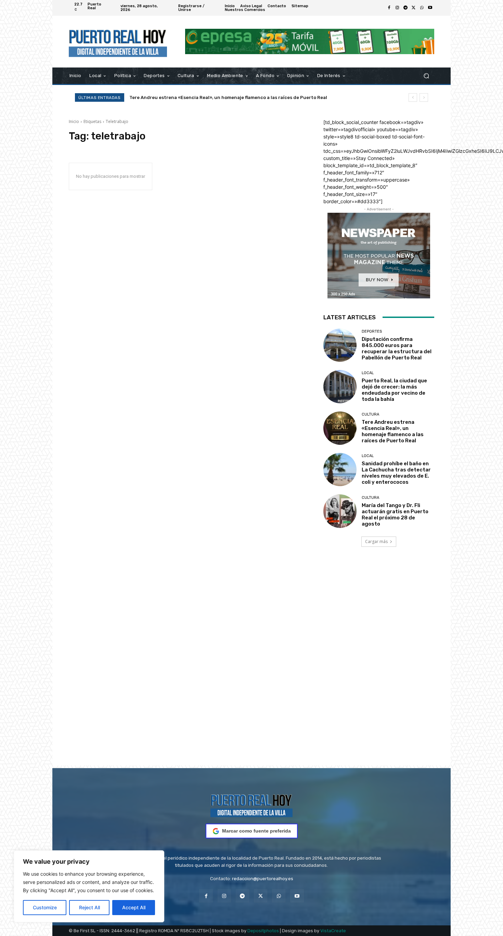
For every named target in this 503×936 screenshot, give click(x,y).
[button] (426, 75)
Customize (45, 907)
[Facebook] (389, 8)
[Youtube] (430, 8)
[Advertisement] (251, 665)
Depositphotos (263, 930)
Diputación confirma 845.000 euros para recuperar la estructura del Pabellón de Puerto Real (396, 348)
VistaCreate (333, 930)
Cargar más (376, 541)
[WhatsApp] (422, 8)
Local (368, 373)
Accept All (133, 907)
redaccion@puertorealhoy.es (262, 878)
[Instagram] (397, 8)
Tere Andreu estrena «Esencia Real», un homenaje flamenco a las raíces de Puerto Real (393, 431)
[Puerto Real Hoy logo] (251, 805)
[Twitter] (414, 8)
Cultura (370, 414)
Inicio (74, 121)
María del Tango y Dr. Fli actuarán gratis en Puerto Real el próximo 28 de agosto (395, 514)
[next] (424, 97)
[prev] (413, 97)
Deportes (372, 331)
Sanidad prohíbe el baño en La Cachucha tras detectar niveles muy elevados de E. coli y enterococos (243, 97)
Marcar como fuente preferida (256, 831)
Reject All (89, 907)
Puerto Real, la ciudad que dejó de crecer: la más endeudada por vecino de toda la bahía (394, 390)
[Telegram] (405, 8)
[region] (89, 886)
